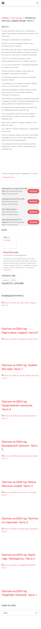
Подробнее (33, 191)
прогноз (6, 280)
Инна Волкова (10, 252)
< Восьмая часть (8, 177)
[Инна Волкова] (9, 242)
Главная (5, 18)
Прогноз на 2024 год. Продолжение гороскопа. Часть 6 (17, 405)
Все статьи (17, 18)
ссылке (35, 174)
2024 (14, 280)
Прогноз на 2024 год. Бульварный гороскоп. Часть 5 (20, 445)
